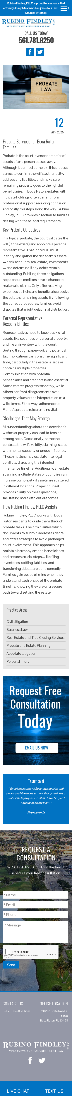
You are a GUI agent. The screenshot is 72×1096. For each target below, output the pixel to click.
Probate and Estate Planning (28, 645)
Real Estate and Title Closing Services (35, 637)
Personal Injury (17, 661)
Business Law (17, 629)
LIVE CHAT (18, 1091)
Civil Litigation (17, 621)
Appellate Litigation (21, 653)
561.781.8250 (36, 40)
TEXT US (54, 1091)
